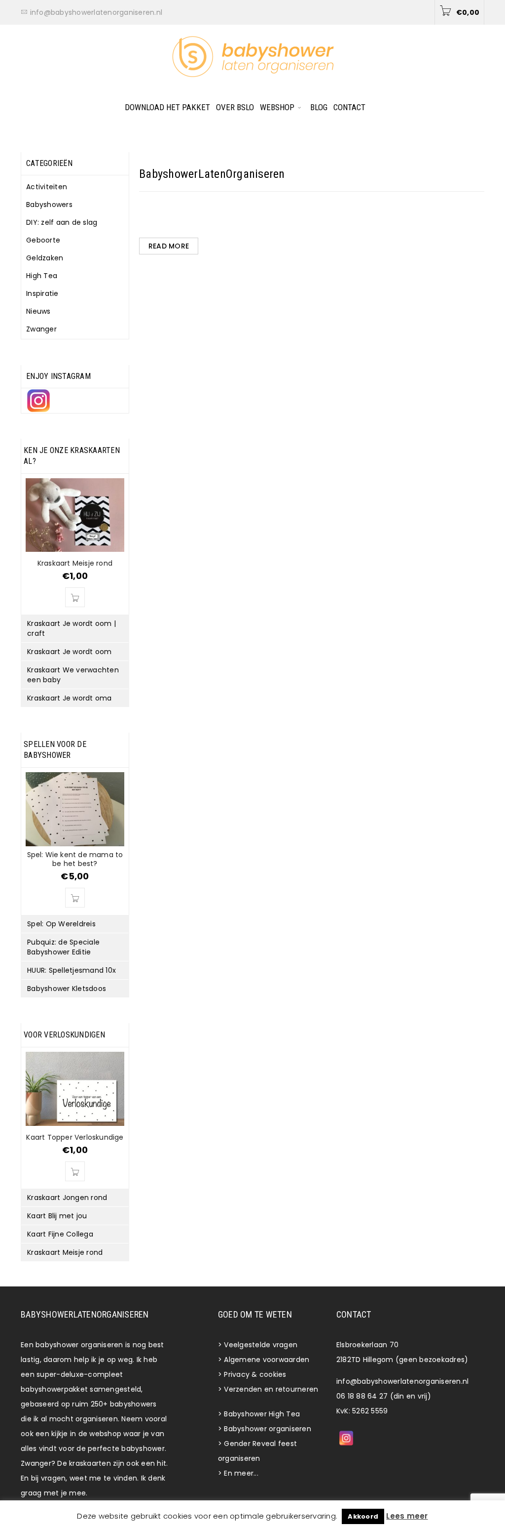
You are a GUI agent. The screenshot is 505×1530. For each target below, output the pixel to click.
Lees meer (407, 1516)
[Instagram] (346, 1438)
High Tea (41, 276)
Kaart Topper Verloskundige (74, 1137)
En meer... (241, 1473)
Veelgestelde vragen (260, 1345)
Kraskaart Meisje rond (74, 563)
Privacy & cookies (255, 1374)
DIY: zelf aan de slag (61, 222)
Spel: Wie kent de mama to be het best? (75, 859)
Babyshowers (49, 204)
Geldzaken (44, 258)
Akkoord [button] (363, 1516)
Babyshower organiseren (267, 1429)
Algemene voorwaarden (266, 1360)
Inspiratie (42, 293)
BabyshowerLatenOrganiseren (212, 174)
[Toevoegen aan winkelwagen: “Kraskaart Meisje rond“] (75, 597)
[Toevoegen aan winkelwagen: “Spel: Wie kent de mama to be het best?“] (75, 898)
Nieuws (38, 311)
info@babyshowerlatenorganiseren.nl (402, 1381)
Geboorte (43, 240)
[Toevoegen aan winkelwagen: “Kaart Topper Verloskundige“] (75, 1171)
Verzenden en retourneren (271, 1389)
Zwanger (41, 329)
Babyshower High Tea (262, 1414)
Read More (168, 246)
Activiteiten (46, 187)
